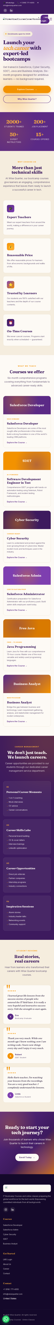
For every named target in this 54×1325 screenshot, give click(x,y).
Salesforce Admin (10, 1230)
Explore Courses (27, 89)
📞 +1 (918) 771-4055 (25, 3)
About (14, 19)
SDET (5, 1239)
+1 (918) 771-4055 (11, 1289)
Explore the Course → (17, 442)
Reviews (37, 19)
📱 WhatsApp (8, 3)
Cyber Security (9, 1234)
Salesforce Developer (12, 1225)
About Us (7, 1264)
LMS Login (44, 19)
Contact (6, 1273)
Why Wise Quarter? (27, 99)
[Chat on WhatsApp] (5, 1319)
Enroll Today (27, 1157)
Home (8, 19)
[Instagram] (5, 10)
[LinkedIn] (11, 10)
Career (29, 19)
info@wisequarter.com (12, 1294)
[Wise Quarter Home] (4, 19)
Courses (21, 19)
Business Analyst (10, 1244)
